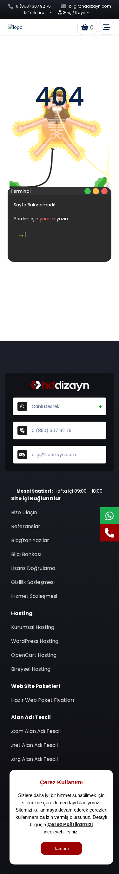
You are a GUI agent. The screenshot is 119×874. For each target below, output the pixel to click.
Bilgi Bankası (26, 554)
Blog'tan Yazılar (30, 540)
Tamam (61, 848)
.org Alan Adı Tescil (34, 759)
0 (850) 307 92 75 (33, 6)
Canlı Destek (45, 406)
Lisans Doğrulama (33, 568)
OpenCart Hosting (33, 655)
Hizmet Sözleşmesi (34, 596)
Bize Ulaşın (24, 512)
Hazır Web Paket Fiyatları (42, 700)
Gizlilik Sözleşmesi (33, 582)
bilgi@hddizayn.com (90, 6)
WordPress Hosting (34, 641)
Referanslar (25, 526)
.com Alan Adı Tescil (36, 731)
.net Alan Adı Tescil (34, 745)
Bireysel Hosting (30, 669)
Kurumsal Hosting (32, 627)
